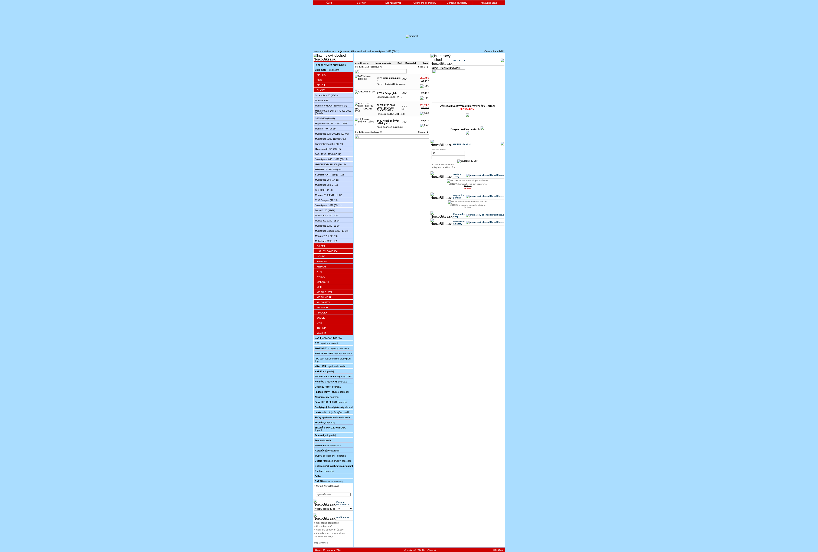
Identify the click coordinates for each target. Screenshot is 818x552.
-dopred (334, 407)
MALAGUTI (323, 282)
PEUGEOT (322, 307)
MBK (319, 287)
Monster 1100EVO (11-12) (328, 195)
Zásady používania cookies (330, 533)
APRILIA (321, 75)
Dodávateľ (410, 63)
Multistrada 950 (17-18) (327, 179)
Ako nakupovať (393, 2)
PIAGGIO (322, 312)
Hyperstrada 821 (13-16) (328, 149)
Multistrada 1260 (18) (326, 241)
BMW (319, 80)
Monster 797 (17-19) (325, 128)
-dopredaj (331, 381)
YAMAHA (321, 333)
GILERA (321, 246)
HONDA (321, 256)
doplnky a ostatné (326, 343)
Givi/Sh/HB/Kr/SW (328, 338)
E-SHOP (361, 2)
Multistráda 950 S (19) (326, 185)
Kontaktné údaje (489, 2)
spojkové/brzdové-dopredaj (332, 417)
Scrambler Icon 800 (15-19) (329, 144)
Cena (425, 63)
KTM (319, 271)
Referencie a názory (459, 222)
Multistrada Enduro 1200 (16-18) (332, 231)
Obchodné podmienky (424, 2)
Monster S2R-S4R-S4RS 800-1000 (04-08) (333, 112)
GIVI (404, 79)
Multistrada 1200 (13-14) (327, 220)
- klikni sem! (349, 51)
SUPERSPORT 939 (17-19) (329, 174)
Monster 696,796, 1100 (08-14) (331, 105)
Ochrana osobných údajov (330, 529)
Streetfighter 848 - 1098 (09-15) (331, 159)
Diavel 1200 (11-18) (325, 210)
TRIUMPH (322, 328)
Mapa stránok (321, 543)
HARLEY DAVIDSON (327, 251)
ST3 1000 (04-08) (324, 190)
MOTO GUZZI (324, 292)
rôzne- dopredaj (328, 386)
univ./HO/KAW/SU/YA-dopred (330, 428)
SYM (319, 323)
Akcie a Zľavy (457, 175)
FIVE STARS (403, 107)
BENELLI (321, 85)
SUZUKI (321, 317)
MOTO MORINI (325, 297)
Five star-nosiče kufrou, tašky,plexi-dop (333, 359)
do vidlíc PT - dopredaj (330, 455)
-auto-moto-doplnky (329, 481)
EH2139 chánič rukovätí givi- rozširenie (468, 184)
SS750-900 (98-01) (325, 118)
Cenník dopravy (324, 536)
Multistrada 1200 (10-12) (327, 215)
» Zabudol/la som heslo (443, 164)
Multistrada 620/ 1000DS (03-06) (332, 133)
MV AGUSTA (323, 302)
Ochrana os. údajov (457, 2)
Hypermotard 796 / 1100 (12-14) (331, 123)
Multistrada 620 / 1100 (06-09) (330, 139)
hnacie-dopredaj (328, 445)
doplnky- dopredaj (330, 366)
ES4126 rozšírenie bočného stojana (467, 205)
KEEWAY (321, 266)
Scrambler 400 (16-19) (326, 95)
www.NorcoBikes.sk (324, 51)
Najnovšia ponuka (458, 196)
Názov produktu (383, 63)
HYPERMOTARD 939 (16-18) (330, 164)
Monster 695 (321, 100)
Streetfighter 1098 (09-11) (386, 51)
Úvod (329, 2)
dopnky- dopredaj (333, 353)
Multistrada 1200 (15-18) (327, 225)
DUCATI (367, 51)
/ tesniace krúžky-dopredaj (333, 461)
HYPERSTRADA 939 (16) (328, 169)
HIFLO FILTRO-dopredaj (331, 402)
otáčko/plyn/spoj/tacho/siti (332, 412)
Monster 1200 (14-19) (326, 236)
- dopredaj (324, 371)
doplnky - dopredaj (332, 348)
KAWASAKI (322, 261)
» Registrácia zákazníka (443, 167)
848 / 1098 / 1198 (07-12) (328, 154)
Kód (399, 63)
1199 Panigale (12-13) (326, 200)
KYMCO (321, 277)
